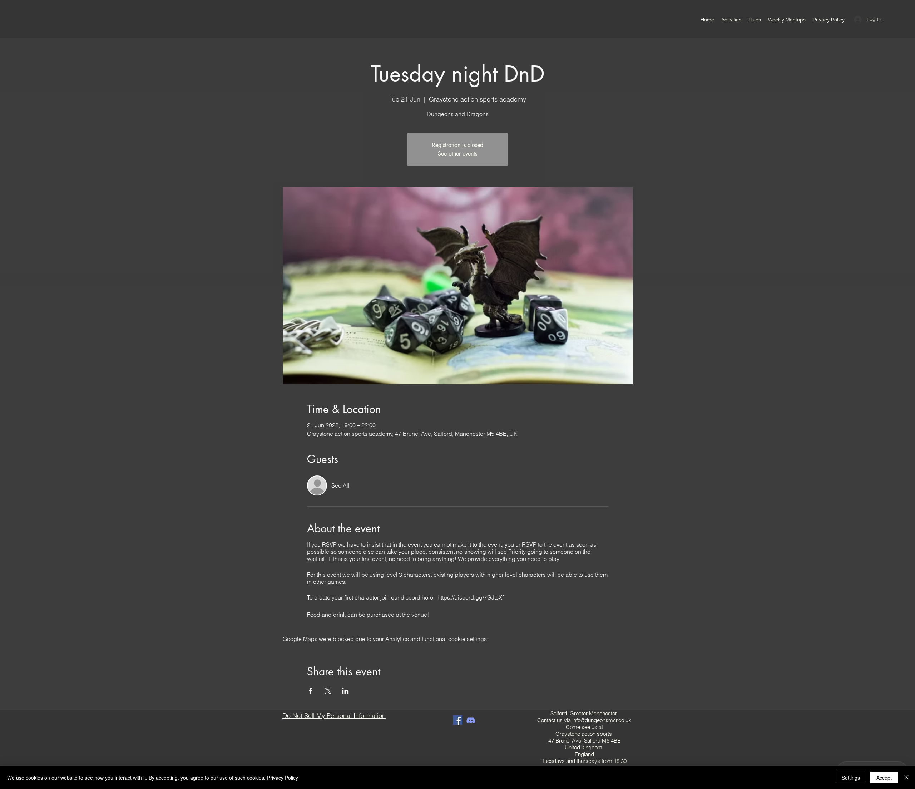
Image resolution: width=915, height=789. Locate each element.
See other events (457, 153)
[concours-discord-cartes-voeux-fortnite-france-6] (470, 720)
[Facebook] (457, 720)
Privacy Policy (282, 777)
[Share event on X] (328, 691)
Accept (884, 777)
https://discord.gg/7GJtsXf (470, 597)
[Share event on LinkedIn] (345, 691)
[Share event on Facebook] (310, 691)
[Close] (906, 777)
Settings (851, 777)
